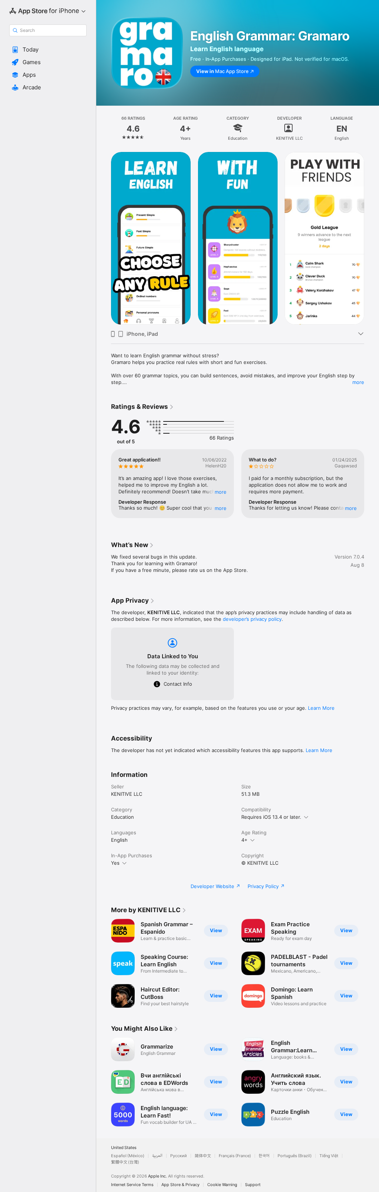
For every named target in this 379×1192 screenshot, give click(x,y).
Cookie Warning (222, 1185)
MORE (221, 492)
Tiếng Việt (328, 1156)
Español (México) (127, 1156)
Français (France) (235, 1156)
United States (124, 1148)
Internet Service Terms (132, 1185)
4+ (244, 840)
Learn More (321, 708)
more (358, 382)
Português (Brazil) (295, 1156)
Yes (115, 863)
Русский (178, 1156)
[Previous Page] (103, 128)
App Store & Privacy (180, 1185)
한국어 (264, 1156)
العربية (157, 1156)
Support (253, 1185)
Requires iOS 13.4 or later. (271, 817)
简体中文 (203, 1156)
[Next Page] (371, 128)
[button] (48, 49)
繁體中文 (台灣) (125, 1162)
